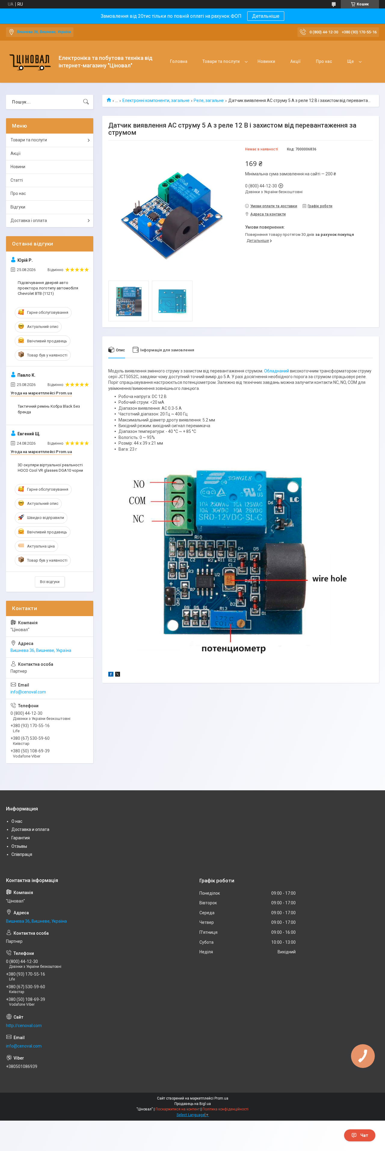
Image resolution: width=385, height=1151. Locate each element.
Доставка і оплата (29, 220)
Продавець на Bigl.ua (192, 1104)
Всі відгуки (50, 581)
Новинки (266, 61)
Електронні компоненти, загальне (155, 100)
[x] (117, 675)
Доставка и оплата (30, 829)
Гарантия (20, 837)
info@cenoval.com (28, 692)
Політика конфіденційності (225, 1109)
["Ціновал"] (30, 62)
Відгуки (18, 207)
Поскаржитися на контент (178, 1109)
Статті (17, 180)
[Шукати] (86, 102)
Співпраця (21, 854)
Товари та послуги (221, 61)
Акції (295, 61)
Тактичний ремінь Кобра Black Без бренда (49, 409)
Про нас (324, 61)
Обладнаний (276, 371)
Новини (18, 166)
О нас (16, 821)
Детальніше (265, 16)
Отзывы (19, 846)
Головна (178, 61)
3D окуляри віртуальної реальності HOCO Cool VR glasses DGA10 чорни (50, 468)
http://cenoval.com (24, 1025)
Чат (364, 1135)
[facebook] (110, 675)
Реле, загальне (209, 100)
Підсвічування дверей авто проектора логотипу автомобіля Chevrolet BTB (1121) (48, 288)
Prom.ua (221, 1098)
